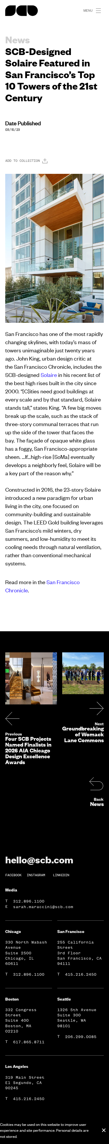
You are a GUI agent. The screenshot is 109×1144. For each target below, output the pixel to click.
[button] (101, 11)
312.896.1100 (28, 901)
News (97, 804)
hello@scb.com (39, 859)
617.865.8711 (28, 1042)
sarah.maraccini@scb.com (43, 906)
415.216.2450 (81, 974)
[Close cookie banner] (104, 1130)
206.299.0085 (81, 1036)
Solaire (49, 374)
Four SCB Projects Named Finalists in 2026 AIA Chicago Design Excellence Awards (28, 750)
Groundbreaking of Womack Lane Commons (83, 734)
